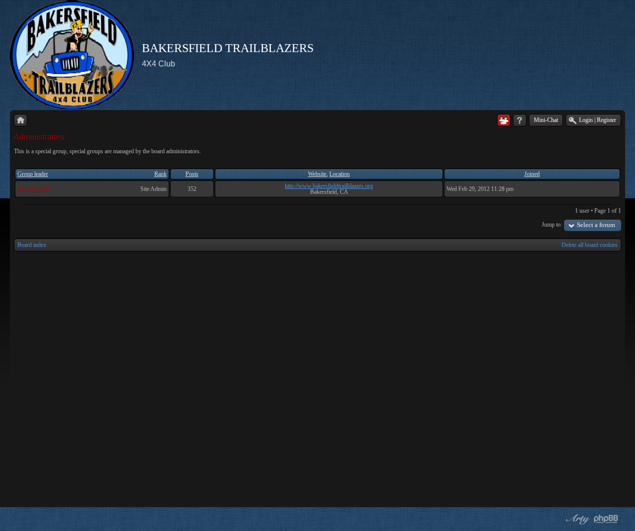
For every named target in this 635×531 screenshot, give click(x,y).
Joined (532, 174)
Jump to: (552, 224)
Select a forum (596, 225)
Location (339, 174)
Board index (31, 244)
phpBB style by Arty (576, 519)
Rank (160, 174)
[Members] (503, 120)
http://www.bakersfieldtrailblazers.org (329, 185)
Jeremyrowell (33, 188)
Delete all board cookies (590, 244)
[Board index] (20, 120)
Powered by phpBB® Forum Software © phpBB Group (606, 519)
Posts (192, 174)
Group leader (32, 174)
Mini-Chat (546, 120)
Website (317, 174)
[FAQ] (519, 120)
